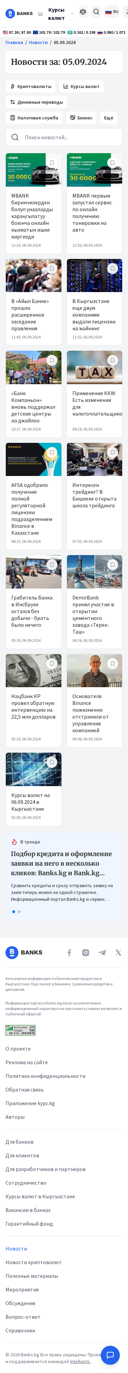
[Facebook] (69, 953)
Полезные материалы (31, 1275)
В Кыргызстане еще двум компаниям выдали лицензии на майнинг (93, 315)
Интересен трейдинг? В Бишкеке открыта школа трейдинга (94, 495)
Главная (14, 42)
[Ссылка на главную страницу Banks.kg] (19, 13)
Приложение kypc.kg (30, 1103)
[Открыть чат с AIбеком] (110, 1355)
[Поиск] (96, 11)
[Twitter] (118, 953)
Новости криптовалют (33, 1262)
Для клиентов (22, 1155)
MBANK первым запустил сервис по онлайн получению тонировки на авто (92, 212)
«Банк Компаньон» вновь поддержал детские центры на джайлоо (33, 407)
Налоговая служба (37, 118)
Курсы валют (56, 13)
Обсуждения (20, 1303)
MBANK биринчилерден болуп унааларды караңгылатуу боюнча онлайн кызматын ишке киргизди (32, 216)
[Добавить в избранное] (51, 162)
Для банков (19, 1141)
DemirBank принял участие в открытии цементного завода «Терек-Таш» (93, 614)
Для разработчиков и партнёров (45, 1169)
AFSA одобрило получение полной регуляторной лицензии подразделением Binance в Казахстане (31, 508)
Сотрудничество (25, 1182)
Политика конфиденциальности (45, 1075)
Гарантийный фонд (29, 1223)
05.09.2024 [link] (64, 42)
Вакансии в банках (28, 1209)
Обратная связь (24, 1089)
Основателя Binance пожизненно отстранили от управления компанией (90, 713)
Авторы (15, 1116)
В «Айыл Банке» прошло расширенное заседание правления (30, 315)
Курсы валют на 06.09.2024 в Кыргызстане (30, 802)
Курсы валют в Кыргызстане (40, 1196)
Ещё (108, 118)
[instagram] (86, 953)
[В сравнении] (83, 11)
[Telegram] (102, 953)
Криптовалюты (34, 86)
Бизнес (85, 118)
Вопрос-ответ (23, 1316)
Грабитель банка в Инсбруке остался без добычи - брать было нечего (32, 611)
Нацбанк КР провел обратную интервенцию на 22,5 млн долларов (33, 706)
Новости (38, 42)
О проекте (18, 1048)
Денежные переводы (40, 102)
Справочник (20, 1330)
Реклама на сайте (26, 1062)
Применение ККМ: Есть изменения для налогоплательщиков (99, 403)
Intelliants (80, 1361)
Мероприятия (22, 1289)
